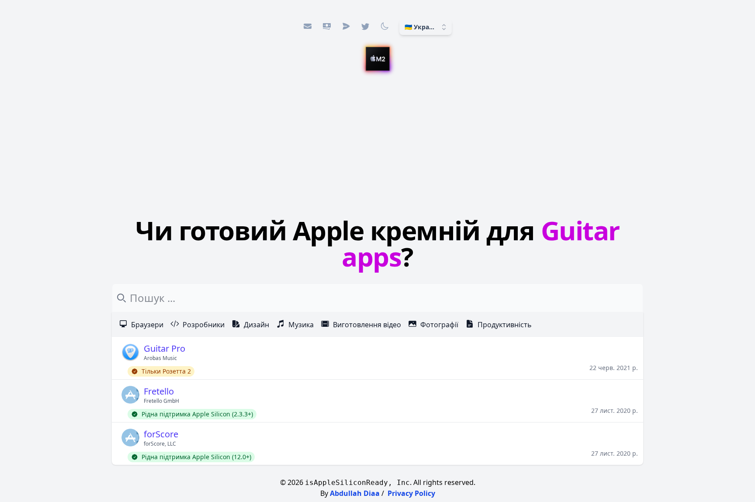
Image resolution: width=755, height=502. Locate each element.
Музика (301, 324)
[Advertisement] (377, 146)
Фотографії (439, 324)
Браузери (147, 324)
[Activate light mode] (384, 26)
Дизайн (256, 324)
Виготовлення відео (367, 324)
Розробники (204, 324)
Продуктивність (505, 324)
